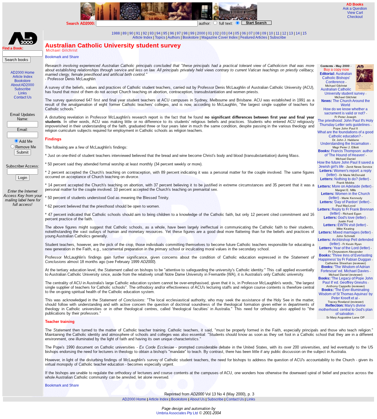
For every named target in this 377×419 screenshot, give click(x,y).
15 (304, 33)
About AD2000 (22, 85)
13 (291, 33)
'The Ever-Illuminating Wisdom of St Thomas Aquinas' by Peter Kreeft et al (346, 294)
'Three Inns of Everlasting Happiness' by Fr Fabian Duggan (345, 257)
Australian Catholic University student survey (343, 91)
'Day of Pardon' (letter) (344, 202)
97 (179, 33)
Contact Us (23, 97)
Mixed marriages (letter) (345, 232)
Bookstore (22, 81)
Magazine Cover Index (219, 37)
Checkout (355, 17)
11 (278, 33)
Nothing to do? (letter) (344, 179)
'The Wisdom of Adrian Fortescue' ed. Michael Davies (345, 269)
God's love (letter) (345, 218)
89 (125, 33)
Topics (160, 37)
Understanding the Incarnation (344, 144)
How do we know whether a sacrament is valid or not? (345, 111)
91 (138, 33)
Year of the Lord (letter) (344, 248)
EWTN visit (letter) (344, 225)
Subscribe (22, 89)
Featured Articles (253, 37)
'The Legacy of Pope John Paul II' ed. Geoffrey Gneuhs (345, 280)
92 (145, 33)
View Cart (355, 13)
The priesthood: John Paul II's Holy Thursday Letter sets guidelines (345, 123)
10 (271, 33)
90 (131, 33)
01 (210, 33)
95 (165, 33)
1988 (116, 33)
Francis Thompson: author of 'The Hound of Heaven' (345, 153)
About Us (197, 399)
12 (284, 33)
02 (217, 33)
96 (172, 33)
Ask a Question (355, 8)
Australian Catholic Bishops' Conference (336, 78)
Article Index (22, 77)
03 (223, 33)
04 (230, 33)
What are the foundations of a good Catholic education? (345, 134)
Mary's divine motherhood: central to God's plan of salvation (346, 309)
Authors (174, 37)
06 (244, 33)
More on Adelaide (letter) (344, 186)
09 (264, 33)
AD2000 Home (22, 72)
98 (185, 33)
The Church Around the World (345, 103)
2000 (201, 33)
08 (257, 33)
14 (298, 33)
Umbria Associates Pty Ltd (177, 413)
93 (152, 33)
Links (22, 93)
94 (158, 33)
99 (192, 33)
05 (237, 33)
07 (251, 33)
